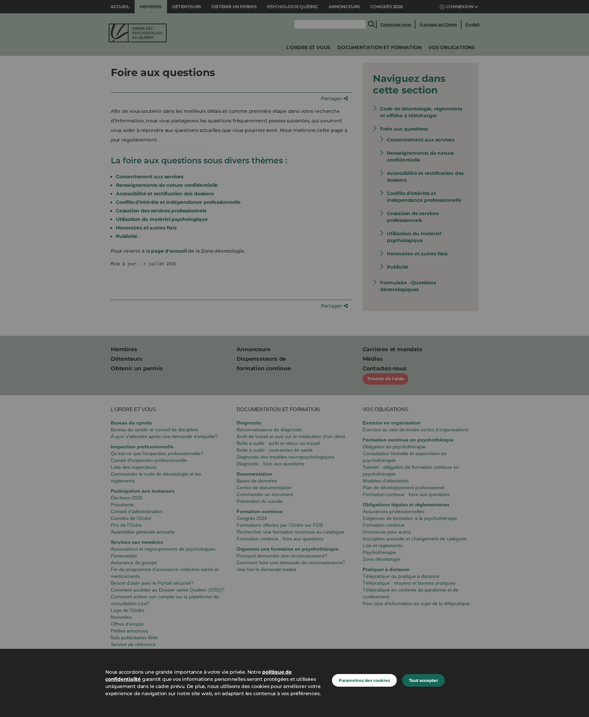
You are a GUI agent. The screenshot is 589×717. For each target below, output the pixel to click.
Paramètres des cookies (364, 680)
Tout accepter (423, 680)
